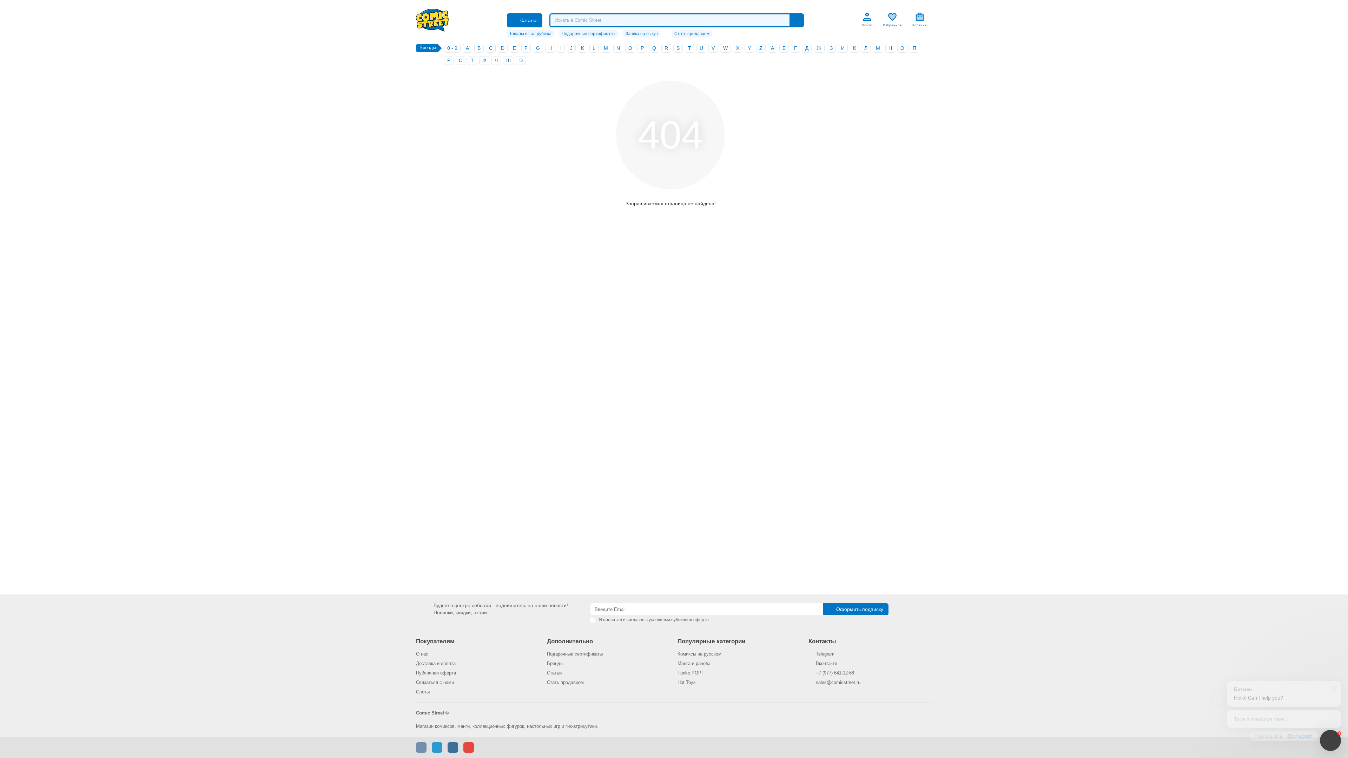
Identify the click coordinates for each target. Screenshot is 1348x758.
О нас (422, 654)
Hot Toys (687, 682)
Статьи (554, 673)
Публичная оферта (436, 673)
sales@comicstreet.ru (838, 682)
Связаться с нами (435, 682)
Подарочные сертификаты (588, 33)
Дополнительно (570, 641)
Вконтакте (826, 663)
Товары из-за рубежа (530, 33)
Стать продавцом (691, 33)
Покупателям (435, 641)
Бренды (555, 663)
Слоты (423, 691)
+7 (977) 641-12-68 (835, 673)
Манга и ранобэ (694, 663)
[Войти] (867, 17)
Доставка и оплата (436, 663)
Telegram (825, 654)
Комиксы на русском (699, 654)
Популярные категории (711, 641)
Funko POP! (690, 673)
